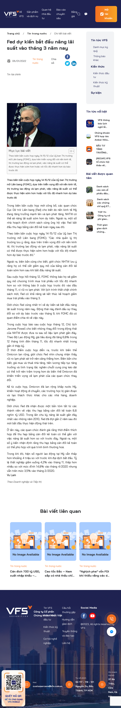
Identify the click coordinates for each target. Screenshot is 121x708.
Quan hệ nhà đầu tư (46, 14)
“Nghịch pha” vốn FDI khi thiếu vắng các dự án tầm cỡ (94, 574)
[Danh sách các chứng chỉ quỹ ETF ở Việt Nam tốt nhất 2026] (89, 202)
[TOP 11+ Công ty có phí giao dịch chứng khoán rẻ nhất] (90, 215)
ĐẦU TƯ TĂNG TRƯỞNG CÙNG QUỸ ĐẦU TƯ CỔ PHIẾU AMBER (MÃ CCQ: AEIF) (102, 149)
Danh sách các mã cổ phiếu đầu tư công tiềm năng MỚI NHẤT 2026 (103, 190)
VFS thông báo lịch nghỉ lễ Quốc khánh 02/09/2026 (104, 124)
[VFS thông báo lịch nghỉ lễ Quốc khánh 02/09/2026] (90, 123)
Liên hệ (66, 643)
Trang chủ (13, 33)
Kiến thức (98, 66)
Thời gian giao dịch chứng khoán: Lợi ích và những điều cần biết (103, 228)
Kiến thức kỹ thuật (100, 84)
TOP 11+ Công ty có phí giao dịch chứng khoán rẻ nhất (104, 216)
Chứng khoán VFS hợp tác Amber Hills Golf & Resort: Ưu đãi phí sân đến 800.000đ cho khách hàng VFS (102, 136)
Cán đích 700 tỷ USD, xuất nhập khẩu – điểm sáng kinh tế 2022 (25, 574)
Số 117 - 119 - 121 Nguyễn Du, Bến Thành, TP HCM (84, 686)
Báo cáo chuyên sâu (61, 14)
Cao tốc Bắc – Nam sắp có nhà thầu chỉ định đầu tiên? (58, 574)
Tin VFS (47, 607)
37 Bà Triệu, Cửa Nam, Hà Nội (112, 688)
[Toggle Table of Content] (69, 151)
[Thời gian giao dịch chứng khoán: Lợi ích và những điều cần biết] (89, 228)
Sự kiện (96, 93)
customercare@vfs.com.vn (47, 686)
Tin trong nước (37, 33)
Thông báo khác (99, 58)
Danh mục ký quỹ (100, 48)
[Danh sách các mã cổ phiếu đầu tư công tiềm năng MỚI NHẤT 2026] (89, 190)
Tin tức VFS (99, 40)
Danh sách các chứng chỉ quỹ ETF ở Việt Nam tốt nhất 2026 (103, 203)
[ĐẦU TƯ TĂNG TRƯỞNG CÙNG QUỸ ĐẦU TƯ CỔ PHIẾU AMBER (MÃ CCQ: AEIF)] (89, 149)
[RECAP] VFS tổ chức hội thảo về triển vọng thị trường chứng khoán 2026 (103, 162)
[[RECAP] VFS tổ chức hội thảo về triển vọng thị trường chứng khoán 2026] (89, 162)
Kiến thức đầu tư (101, 75)
